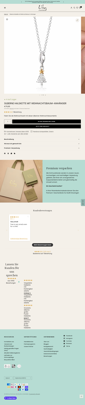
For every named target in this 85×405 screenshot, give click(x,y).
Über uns (46, 341)
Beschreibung (9, 139)
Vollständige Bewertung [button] (18, 239)
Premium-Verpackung (12, 148)
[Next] (45, 95)
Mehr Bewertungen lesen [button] (42, 245)
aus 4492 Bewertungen (11, 282)
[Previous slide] (6, 230)
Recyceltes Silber (9, 360)
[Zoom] (77, 20)
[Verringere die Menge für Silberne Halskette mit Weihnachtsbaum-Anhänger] (5, 121)
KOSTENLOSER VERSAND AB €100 (52, 2)
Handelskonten (28, 341)
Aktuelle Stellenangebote (12, 353)
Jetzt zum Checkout (42, 126)
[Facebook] (5, 153)
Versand (11, 108)
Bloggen (46, 344)
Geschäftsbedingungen (51, 351)
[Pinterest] (9, 153)
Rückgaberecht (48, 346)
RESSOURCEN (9, 337)
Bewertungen (48, 356)
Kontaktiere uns (9, 341)
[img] (14, 217)
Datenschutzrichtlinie (50, 354)
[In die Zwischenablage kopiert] (15, 153)
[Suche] (74, 8)
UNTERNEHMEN (49, 337)
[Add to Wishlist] (7, 19)
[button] (8, 112)
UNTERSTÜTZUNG (30, 337)
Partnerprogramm (29, 344)
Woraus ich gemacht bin (12, 144)
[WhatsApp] (12, 153)
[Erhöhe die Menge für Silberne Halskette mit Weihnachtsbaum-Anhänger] (10, 121)
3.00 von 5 (47, 252)
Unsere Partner (28, 346)
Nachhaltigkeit (48, 349)
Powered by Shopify (34, 394)
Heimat (6, 14)
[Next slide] (78, 230)
